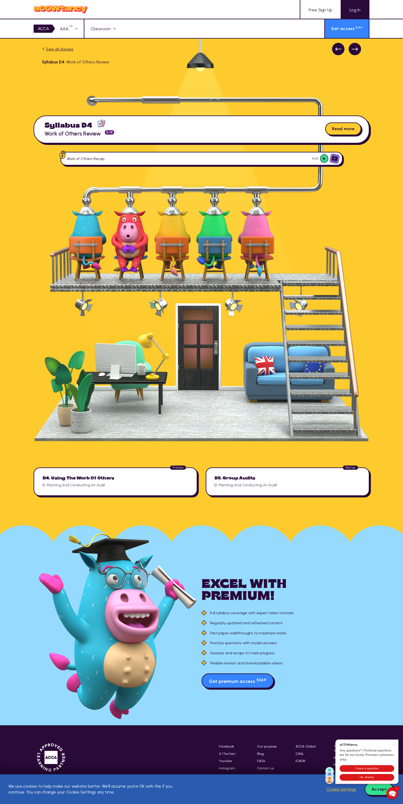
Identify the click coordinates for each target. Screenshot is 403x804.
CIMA (300, 754)
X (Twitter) (227, 754)
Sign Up (320, 9)
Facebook (226, 746)
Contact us (265, 768)
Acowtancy (61, 9)
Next (355, 49)
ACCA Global (306, 746)
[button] (392, 793)
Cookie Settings (341, 789)
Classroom (101, 28)
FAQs (261, 761)
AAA (66, 28)
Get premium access (237, 681)
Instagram (227, 768)
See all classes (59, 49)
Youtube (225, 761)
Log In (354, 9)
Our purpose (267, 746)
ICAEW (300, 761)
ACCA (43, 28)
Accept (379, 789)
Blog (260, 754)
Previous (338, 49)
